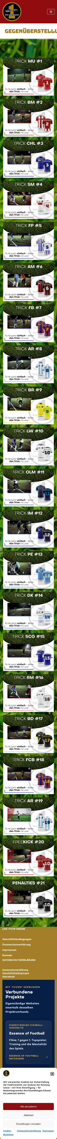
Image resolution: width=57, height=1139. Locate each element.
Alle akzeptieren (28, 1106)
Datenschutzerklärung (29, 1131)
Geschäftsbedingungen (16, 939)
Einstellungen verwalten (28, 1124)
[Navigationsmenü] (51, 11)
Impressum (48, 1131)
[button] (52, 1073)
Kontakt (7, 955)
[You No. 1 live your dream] (11, 11)
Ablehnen (28, 1115)
